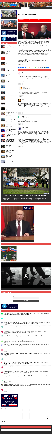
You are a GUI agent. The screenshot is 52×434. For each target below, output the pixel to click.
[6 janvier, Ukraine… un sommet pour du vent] (3, 103)
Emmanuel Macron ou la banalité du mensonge (10, 97)
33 (12, 71)
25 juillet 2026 (9, 65)
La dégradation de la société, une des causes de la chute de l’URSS (11, 52)
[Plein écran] (15, 18)
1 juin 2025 (8, 157)
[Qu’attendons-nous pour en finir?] (3, 75)
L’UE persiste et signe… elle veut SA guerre (10, 135)
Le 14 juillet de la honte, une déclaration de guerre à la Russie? (11, 80)
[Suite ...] (37, 199)
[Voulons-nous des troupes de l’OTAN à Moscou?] (3, 156)
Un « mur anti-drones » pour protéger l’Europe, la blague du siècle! (11, 119)
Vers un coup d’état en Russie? (11, 91)
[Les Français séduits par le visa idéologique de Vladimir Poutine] (3, 113)
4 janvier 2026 (9, 109)
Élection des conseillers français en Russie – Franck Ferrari (10, 86)
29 (12, 76)
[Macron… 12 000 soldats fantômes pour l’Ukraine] (3, 161)
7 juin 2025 (8, 152)
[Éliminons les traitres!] (3, 58)
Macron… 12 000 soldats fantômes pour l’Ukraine (10, 161)
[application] (9, 14)
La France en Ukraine (11, 8)
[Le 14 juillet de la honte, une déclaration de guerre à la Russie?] (3, 80)
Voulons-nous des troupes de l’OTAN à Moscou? (11, 156)
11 (12, 131)
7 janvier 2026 (9, 104)
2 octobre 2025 (9, 121)
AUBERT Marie (24, 127)
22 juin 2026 (8, 82)
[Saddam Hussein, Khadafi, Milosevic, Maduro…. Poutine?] (3, 108)
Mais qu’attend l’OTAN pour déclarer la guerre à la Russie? (11, 125)
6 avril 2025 (8, 162)
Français (24, 7)
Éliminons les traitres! (10, 57)
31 (11, 420)
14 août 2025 (8, 142)
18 (12, 121)
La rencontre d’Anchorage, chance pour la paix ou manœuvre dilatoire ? (10, 140)
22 (47, 416)
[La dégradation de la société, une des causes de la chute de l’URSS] (3, 52)
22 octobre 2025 (9, 115)
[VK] (49, 1)
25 (11, 157)
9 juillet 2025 (8, 146)
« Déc (2, 421)
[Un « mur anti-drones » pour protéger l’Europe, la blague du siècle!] (3, 119)
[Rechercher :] (26, 429)
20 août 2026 (8, 48)
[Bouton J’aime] (19, 64)
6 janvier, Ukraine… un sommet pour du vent (10, 102)
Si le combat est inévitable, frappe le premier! (11, 130)
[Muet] (13, 18)
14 (12, 104)
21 (40, 416)
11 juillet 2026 (9, 76)
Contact (18, 8)
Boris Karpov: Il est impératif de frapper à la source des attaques (11, 63)
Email (14, 296)
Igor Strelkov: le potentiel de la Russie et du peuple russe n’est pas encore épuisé (11, 46)
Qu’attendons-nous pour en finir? (11, 75)
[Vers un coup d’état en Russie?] (3, 92)
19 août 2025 (8, 136)
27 (12, 109)
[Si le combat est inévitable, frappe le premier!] (3, 130)
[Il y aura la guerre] (3, 146)
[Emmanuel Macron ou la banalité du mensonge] (3, 98)
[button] (9, 15)
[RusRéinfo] (26, 6)
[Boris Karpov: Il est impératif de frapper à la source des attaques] (3, 63)
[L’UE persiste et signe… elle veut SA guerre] (3, 135)
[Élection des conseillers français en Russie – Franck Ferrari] (3, 86)
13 (12, 126)
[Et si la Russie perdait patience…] (3, 151)
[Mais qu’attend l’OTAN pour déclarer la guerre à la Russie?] (3, 125)
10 (11, 415)
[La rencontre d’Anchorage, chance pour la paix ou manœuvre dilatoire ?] (3, 140)
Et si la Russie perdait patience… (10, 151)
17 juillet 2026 (9, 71)
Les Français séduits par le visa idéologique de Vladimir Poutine (11, 113)
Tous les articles (4, 8)
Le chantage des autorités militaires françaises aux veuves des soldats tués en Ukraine (24, 195)
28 (11, 162)
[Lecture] (2, 18)
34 (12, 65)
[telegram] (51, 1)
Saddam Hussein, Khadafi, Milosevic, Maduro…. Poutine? (11, 108)
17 (11, 416)
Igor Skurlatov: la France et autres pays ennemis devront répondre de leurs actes (11, 69)
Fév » (4, 421)
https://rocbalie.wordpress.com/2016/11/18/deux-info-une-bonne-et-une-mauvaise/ (32, 110)
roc (23, 87)
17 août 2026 (8, 54)
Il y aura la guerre (9, 145)
